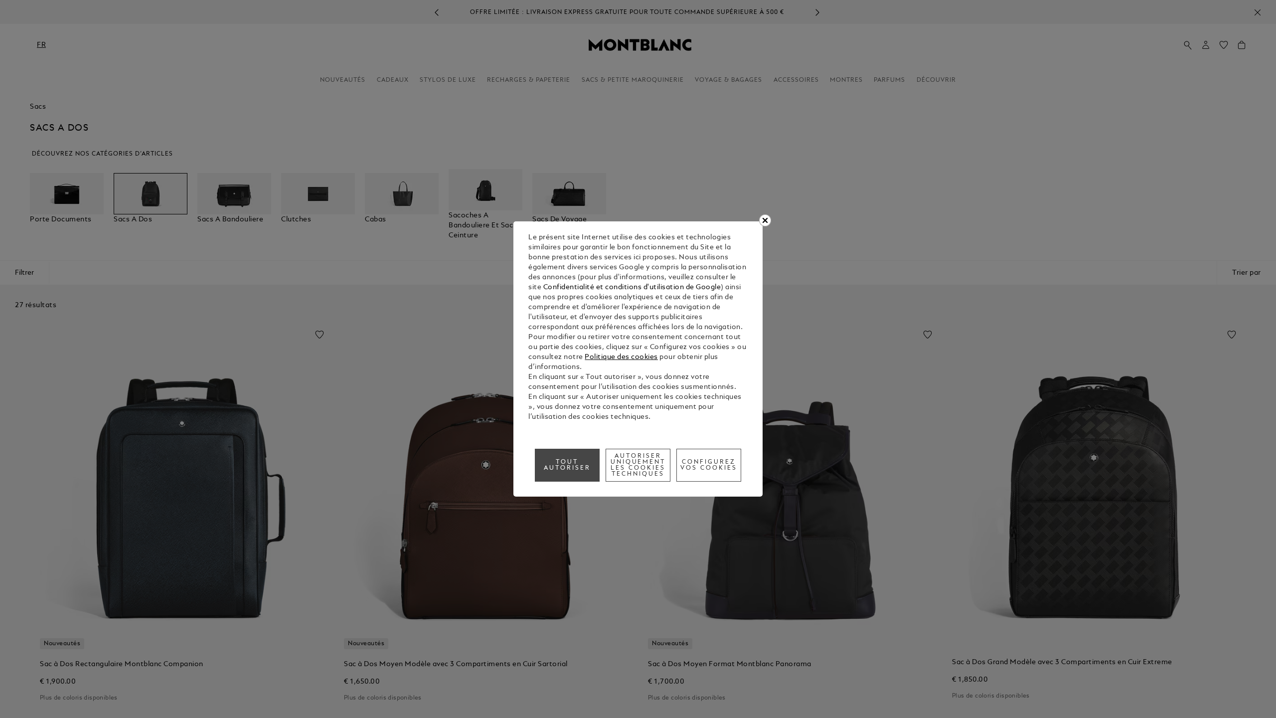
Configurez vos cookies (708, 465)
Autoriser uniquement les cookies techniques (638, 465)
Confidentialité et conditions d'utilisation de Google (632, 287)
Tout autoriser (567, 465)
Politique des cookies (621, 357)
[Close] (765, 220)
